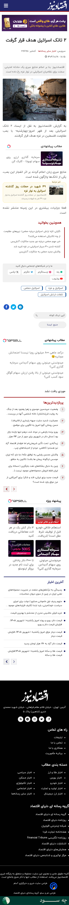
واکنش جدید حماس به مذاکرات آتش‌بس (39, 251)
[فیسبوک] (6, 307)
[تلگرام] (20, 307)
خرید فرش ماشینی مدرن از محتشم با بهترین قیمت (36, 613)
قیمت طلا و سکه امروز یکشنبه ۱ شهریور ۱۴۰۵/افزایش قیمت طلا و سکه (35, 653)
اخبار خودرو (56, 783)
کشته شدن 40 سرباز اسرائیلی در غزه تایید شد (37, 246)
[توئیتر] (13, 307)
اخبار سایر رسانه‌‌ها (21, 794)
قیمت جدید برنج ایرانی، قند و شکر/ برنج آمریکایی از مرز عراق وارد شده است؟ (32, 480)
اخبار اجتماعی (24, 788)
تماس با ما (57, 743)
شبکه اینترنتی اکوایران (53, 826)
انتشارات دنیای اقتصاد (54, 843)
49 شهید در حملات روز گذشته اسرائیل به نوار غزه (26, 189)
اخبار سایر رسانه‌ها (47, 51)
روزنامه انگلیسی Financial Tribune (46, 838)
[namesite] (57, 5)
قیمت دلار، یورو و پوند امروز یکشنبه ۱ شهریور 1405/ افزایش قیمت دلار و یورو (36, 622)
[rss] (21, 719)
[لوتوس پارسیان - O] (34, 900)
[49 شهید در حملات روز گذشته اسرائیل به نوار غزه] (56, 190)
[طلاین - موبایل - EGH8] (34, 23)
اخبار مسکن (25, 778)
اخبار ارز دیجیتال (53, 794)
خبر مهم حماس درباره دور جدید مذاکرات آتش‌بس (35, 241)
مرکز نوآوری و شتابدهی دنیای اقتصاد (45, 855)
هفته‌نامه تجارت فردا (54, 832)
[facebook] (49, 719)
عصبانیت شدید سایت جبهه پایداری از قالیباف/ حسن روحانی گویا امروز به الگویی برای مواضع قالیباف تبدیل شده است (34, 423)
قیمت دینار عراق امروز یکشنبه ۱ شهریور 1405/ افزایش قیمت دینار (35, 634)
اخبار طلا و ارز (55, 772)
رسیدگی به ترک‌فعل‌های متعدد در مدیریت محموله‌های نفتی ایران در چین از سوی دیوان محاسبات (35, 592)
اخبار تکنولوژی (24, 783)
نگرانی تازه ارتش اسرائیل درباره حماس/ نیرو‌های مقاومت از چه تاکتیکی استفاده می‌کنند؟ (31, 234)
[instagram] (35, 719)
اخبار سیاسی (24, 772)
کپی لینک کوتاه (57, 315)
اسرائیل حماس (32, 288)
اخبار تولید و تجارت (52, 788)
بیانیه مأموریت (54, 753)
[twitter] (41, 719)
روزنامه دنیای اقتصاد (54, 820)
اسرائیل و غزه (55, 288)
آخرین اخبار (55, 582)
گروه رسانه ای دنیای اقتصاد (51, 814)
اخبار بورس (56, 778)
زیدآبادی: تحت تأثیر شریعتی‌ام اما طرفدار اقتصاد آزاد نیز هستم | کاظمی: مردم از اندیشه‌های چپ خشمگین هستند (32, 446)
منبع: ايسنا (52, 324)
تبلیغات (58, 737)
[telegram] (27, 719)
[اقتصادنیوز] (34, 696)
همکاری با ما (56, 748)
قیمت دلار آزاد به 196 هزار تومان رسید (43, 643)
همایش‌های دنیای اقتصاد (52, 849)
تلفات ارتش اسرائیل (52, 294)
